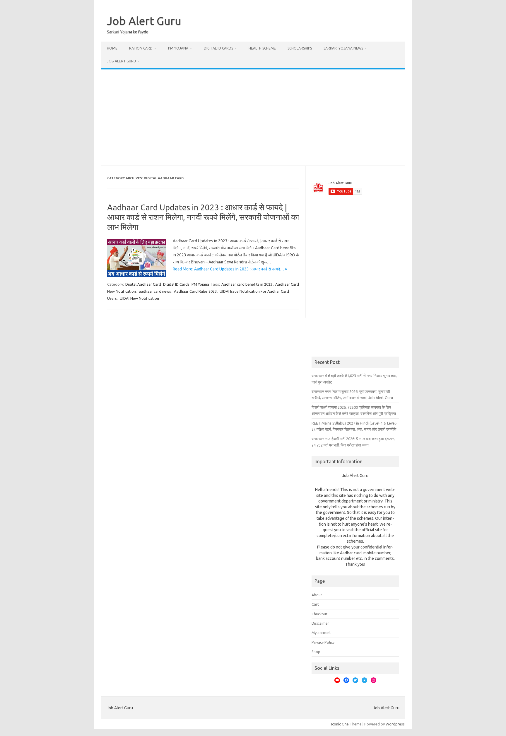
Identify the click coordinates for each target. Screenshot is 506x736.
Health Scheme (262, 48)
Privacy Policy (323, 642)
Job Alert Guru (144, 21)
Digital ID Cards (218, 48)
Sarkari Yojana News (343, 48)
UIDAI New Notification (139, 298)
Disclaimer (320, 623)
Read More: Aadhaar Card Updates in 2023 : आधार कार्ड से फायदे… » (230, 269)
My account (321, 633)
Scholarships (300, 48)
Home (112, 48)
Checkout (319, 614)
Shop (316, 652)
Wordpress (395, 724)
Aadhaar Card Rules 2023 (195, 291)
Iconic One (340, 724)
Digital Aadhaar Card (143, 284)
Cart (315, 604)
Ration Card (141, 48)
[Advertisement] (253, 117)
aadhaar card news (155, 291)
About (317, 595)
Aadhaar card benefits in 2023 (246, 284)
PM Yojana (178, 48)
